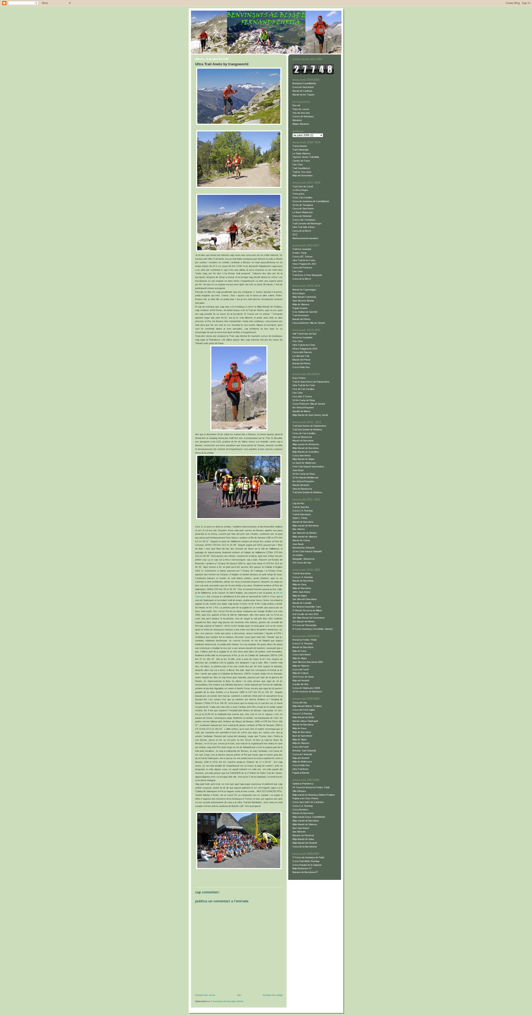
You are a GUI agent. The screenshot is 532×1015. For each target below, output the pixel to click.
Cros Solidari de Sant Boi (304, 312)
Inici (239, 995)
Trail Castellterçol (301, 168)
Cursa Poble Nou (301, 367)
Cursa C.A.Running (302, 713)
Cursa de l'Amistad (301, 216)
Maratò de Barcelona (302, 580)
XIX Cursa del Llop (301, 562)
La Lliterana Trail (300, 356)
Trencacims (298, 194)
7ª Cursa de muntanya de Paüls (308, 857)
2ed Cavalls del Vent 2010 (305, 614)
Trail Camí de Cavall (302, 186)
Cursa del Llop (299, 702)
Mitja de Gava (299, 584)
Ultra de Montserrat (302, 437)
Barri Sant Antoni (300, 828)
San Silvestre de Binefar (304, 533)
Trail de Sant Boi (300, 507)
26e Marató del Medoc (303, 621)
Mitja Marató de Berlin (303, 717)
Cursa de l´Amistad (302, 754)
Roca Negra (298, 293)
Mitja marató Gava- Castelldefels (308, 817)
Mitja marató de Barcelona (305, 525)
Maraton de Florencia (303, 835)
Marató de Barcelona (302, 440)
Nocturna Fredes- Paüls (304, 639)
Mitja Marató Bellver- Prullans (307, 706)
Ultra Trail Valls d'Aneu (303, 227)
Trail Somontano (300, 315)
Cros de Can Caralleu (303, 389)
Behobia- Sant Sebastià (304, 750)
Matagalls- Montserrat (303, 559)
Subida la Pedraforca (302, 783)
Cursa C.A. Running (302, 510)
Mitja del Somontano (302, 175)
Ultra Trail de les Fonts (303, 260)
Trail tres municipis (301, 249)
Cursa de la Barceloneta (304, 846)
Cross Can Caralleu (302, 197)
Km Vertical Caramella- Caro (306, 606)
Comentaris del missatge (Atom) (227, 1001)
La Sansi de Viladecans (304, 463)
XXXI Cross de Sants (303, 676)
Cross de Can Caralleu (303, 433)
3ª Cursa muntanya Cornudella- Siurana (312, 629)
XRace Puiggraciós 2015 (304, 348)
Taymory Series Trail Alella (305, 157)
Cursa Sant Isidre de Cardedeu (308, 802)
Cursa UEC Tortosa (302, 256)
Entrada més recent (205, 995)
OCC (295, 234)
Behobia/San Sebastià (303, 547)
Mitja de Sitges (299, 595)
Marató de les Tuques (303, 94)
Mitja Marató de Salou (303, 839)
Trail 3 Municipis (300, 149)
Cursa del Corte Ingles (303, 710)
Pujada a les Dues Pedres (305, 798)
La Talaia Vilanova (301, 153)
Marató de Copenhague (304, 289)
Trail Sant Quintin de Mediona (307, 429)
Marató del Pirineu (301, 319)
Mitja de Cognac (300, 673)
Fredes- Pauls (299, 253)
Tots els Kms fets (301, 113)
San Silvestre (299, 831)
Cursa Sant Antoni (301, 455)
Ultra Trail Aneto (300, 769)
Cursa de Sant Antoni (303, 87)
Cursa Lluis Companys (303, 220)
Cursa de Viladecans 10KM (306, 688)
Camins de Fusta (301, 160)
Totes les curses (300, 109)
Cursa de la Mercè (301, 231)
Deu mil (296, 105)
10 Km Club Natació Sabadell (306, 551)
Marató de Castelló (301, 603)
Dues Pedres (299, 378)
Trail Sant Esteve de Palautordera (309, 426)
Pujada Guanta (299, 308)
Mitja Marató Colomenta (304, 297)
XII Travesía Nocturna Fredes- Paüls (311, 787)
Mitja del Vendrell (300, 680)
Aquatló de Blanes (301, 411)
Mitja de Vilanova (300, 304)
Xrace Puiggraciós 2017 (304, 264)
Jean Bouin (298, 470)
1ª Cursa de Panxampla (304, 625)
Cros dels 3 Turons (302, 396)
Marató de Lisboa (301, 540)
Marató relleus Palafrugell (305, 721)
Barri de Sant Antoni (302, 736)
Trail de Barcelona (301, 514)
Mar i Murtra (298, 529)
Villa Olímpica (299, 791)
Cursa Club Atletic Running (305, 861)
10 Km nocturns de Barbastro (307, 691)
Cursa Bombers (300, 809)
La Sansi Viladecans (302, 212)
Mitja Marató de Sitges (303, 459)
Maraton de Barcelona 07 (305, 872)
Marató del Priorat (301, 359)
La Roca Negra (300, 190)
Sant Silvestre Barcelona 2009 (307, 662)
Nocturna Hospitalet (302, 337)
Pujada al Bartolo (300, 773)
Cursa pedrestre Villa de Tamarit (308, 323)
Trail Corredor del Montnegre (306, 223)
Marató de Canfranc (302, 91)
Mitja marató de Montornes (305, 444)
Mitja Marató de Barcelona (305, 448)
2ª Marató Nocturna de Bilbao (307, 610)
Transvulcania (299, 146)
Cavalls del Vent (300, 684)
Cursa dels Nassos (302, 352)
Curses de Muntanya (303, 116)
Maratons (297, 120)
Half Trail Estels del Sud (304, 333)
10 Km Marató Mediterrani (305, 477)
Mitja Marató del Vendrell (304, 843)
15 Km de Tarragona (302, 205)
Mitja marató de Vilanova (304, 536)
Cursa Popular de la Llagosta (306, 865)
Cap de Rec (298, 503)
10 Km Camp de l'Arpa (303, 400)
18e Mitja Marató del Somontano (308, 617)
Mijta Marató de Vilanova (304, 824)
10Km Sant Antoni (301, 592)
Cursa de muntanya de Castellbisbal (310, 201)
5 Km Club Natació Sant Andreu (308, 466)
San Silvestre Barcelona (304, 599)
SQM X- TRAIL (300, 518)
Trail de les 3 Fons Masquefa (307, 275)
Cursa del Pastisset (302, 267)
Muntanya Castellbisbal (304, 83)
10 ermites (297, 555)
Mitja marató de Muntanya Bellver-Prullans (313, 795)
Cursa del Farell (300, 669)
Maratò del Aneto (300, 485)
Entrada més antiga (272, 995)
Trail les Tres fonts (301, 172)
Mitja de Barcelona (301, 588)
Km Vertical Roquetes (303, 407)
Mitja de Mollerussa (302, 761)
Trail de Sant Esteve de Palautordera (310, 381)
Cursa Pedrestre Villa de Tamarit (308, 404)
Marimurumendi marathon (305, 238)
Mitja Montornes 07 (302, 868)
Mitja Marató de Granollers (305, 452)
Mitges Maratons (300, 124)
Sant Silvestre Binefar (303, 300)
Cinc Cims (297, 164)
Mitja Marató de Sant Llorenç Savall (310, 415)
